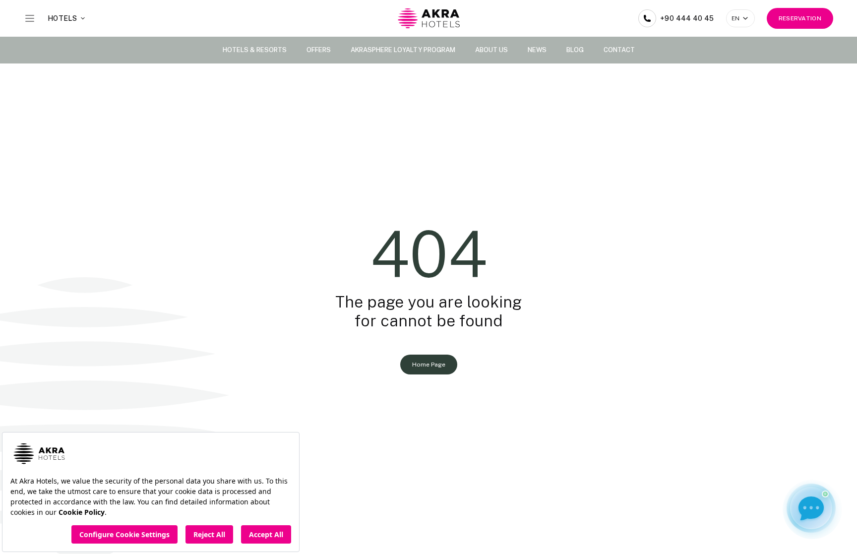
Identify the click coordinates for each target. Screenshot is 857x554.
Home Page (428, 364)
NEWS (537, 50)
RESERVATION (800, 18)
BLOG (575, 50)
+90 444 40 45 (687, 18)
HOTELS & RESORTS (255, 50)
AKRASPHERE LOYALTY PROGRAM (403, 50)
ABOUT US (491, 50)
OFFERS (318, 50)
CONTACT (619, 50)
